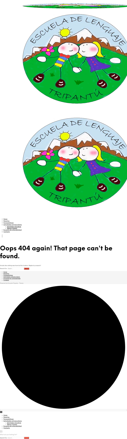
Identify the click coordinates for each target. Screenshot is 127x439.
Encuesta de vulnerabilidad (12, 230)
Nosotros (6, 221)
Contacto (6, 232)
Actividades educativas (14, 226)
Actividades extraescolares (12, 225)
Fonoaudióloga (8, 223)
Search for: (3, 268)
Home (5, 219)
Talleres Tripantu (12, 228)
